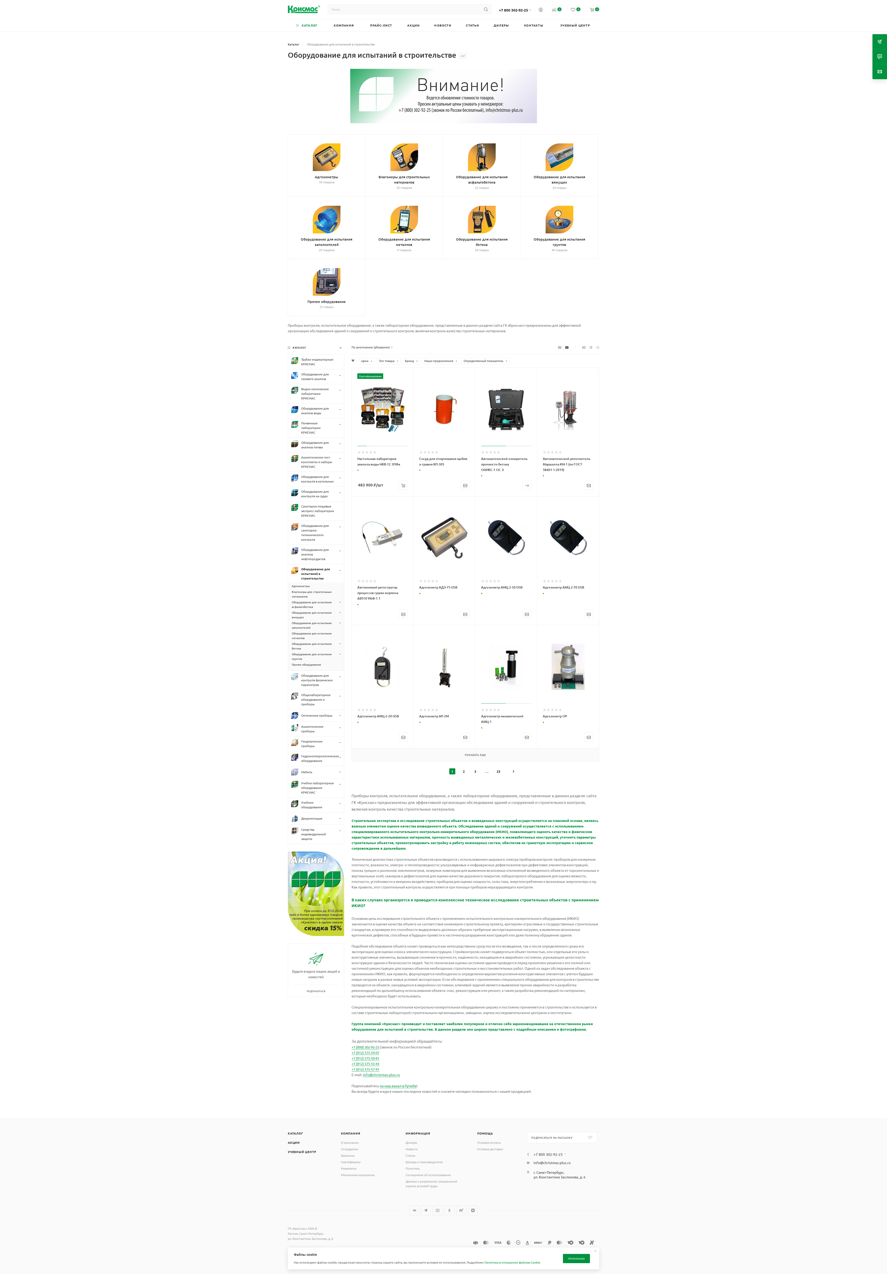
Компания (350, 1133)
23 (498, 771)
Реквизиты (348, 1168)
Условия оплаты (489, 1142)
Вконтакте (414, 1210)
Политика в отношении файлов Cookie (512, 1262)
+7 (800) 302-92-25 (365, 1047)
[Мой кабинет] (541, 10)
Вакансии (348, 1155)
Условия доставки (490, 1149)
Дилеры (411, 1142)
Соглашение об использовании (428, 1175)
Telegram (426, 1210)
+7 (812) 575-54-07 (365, 1052)
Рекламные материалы (358, 1175)
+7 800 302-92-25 (513, 10)
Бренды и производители (424, 1162)
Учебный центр (302, 1152)
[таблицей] (598, 347)
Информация (418, 1133)
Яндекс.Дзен (473, 1210)
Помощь (485, 1133)
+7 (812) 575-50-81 (365, 1058)
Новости (412, 1149)
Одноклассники (449, 1210)
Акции (294, 1142)
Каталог (295, 1133)
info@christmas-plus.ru (381, 1074)
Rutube (461, 1210)
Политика (413, 1168)
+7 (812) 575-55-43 (365, 1063)
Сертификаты (351, 1162)
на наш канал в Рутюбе (398, 1086)
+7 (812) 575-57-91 (365, 1069)
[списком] (591, 347)
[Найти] (486, 9)
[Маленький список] (559, 347)
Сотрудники (349, 1149)
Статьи (410, 1155)
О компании (350, 1142)
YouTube (438, 1210)
